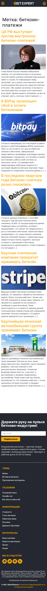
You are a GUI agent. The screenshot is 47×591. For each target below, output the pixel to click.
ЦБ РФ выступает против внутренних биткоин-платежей (18, 36)
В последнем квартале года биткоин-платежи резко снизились (21, 180)
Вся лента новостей (11, 499)
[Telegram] (4, 561)
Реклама (6, 522)
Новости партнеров (11, 541)
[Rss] (20, 561)
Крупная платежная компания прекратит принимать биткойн (19, 257)
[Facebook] (15, 561)
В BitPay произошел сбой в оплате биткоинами (19, 105)
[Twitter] (9, 561)
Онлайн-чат (7, 496)
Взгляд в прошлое (10, 477)
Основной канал (9, 493)
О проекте (7, 512)
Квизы (5, 473)
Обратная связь (9, 519)
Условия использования (23, 587)
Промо (5, 545)
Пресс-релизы (8, 538)
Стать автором (9, 515)
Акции (5, 548)
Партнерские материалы (13, 480)
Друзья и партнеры (11, 525)
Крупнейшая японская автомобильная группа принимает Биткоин (21, 325)
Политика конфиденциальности (32, 585)
